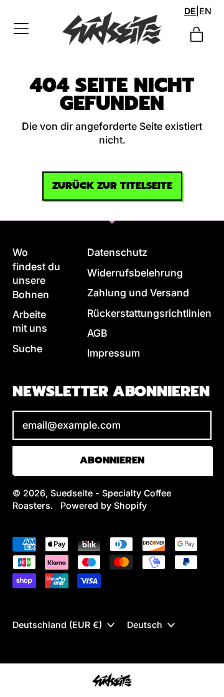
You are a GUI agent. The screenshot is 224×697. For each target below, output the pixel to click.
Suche (27, 348)
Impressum (113, 353)
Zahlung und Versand (138, 292)
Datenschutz (117, 252)
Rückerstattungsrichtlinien (149, 313)
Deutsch (144, 624)
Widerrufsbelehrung (135, 272)
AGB (97, 333)
